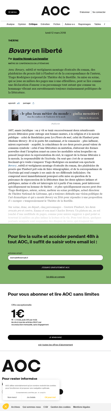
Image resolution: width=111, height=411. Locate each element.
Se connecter (99, 12)
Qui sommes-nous (32, 407)
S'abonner (85, 12)
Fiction (56, 24)
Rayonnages (84, 24)
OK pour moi (50, 397)
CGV (45, 407)
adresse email (15, 253)
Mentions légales (81, 407)
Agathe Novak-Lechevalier (30, 58)
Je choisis (31, 397)
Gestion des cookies (61, 407)
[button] (5, 406)
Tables (97, 24)
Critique (33, 24)
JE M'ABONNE (55, 337)
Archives (15, 407)
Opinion (22, 24)
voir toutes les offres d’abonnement (55, 344)
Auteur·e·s (70, 24)
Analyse (10, 24)
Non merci (12, 397)
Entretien (45, 24)
